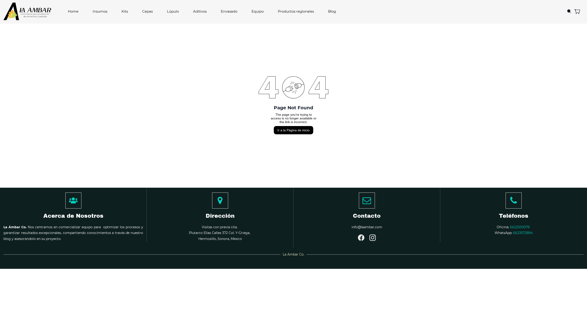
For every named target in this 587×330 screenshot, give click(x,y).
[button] (579, 11)
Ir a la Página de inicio (293, 130)
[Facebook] (361, 237)
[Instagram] (372, 237)
